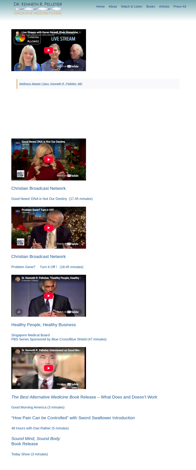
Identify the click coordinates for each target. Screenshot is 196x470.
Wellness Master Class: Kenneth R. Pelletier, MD (50, 84)
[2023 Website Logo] (38, 3)
